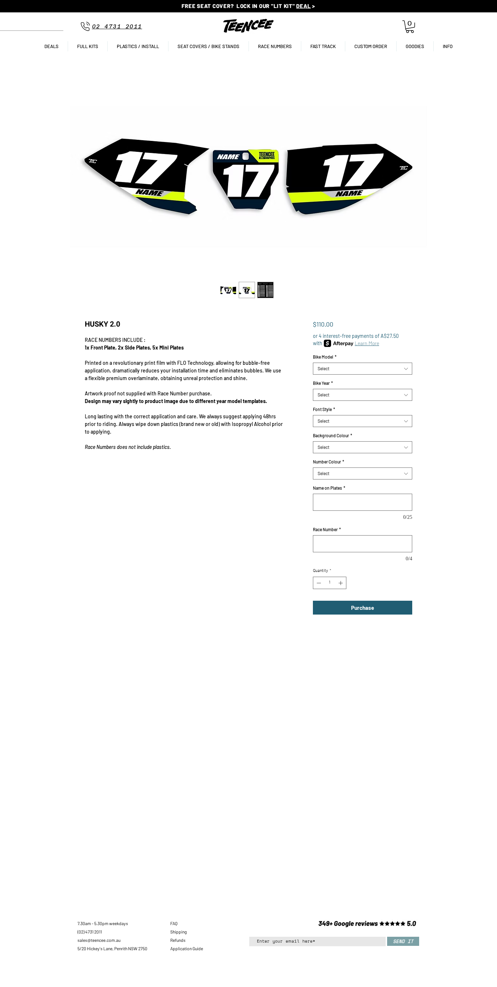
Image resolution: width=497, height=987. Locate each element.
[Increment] (341, 583)
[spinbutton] (329, 583)
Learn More (367, 343)
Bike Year (323, 383)
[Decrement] (318, 583)
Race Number (327, 529)
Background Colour (332, 435)
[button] (409, 26)
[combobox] (362, 369)
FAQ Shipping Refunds (178, 932)
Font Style (324, 409)
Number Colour (328, 461)
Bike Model (325, 356)
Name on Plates (329, 487)
